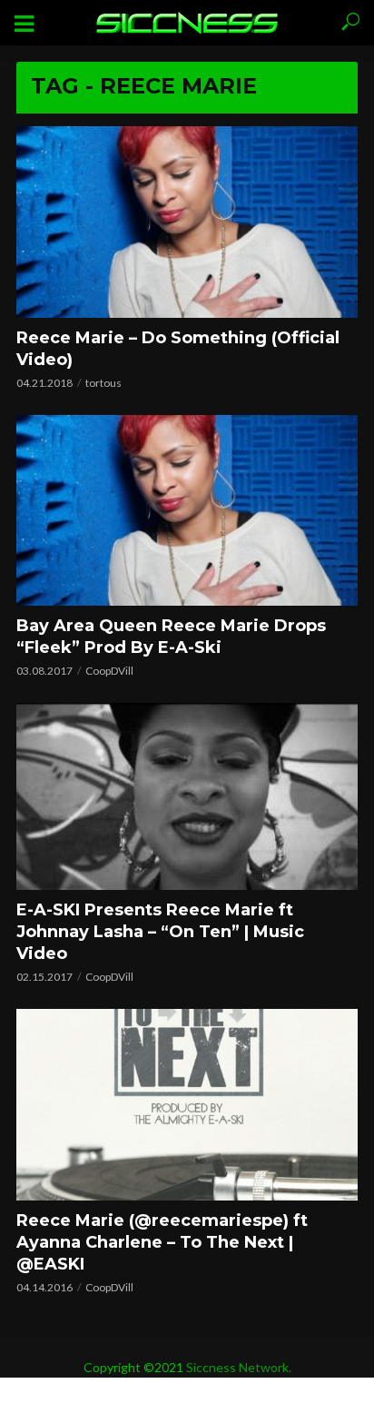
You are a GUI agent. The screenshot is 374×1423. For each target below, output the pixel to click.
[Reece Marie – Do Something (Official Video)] (187, 222)
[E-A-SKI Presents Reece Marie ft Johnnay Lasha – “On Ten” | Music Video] (187, 796)
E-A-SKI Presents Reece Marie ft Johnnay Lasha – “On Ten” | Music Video (160, 931)
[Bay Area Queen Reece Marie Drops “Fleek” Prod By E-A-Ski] (187, 511)
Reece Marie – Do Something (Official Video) (178, 349)
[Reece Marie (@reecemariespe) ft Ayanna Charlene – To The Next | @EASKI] (187, 1105)
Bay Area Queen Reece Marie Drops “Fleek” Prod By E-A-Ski (171, 636)
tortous (103, 383)
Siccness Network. (238, 1367)
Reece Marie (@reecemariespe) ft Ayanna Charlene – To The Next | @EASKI (162, 1242)
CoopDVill (109, 670)
